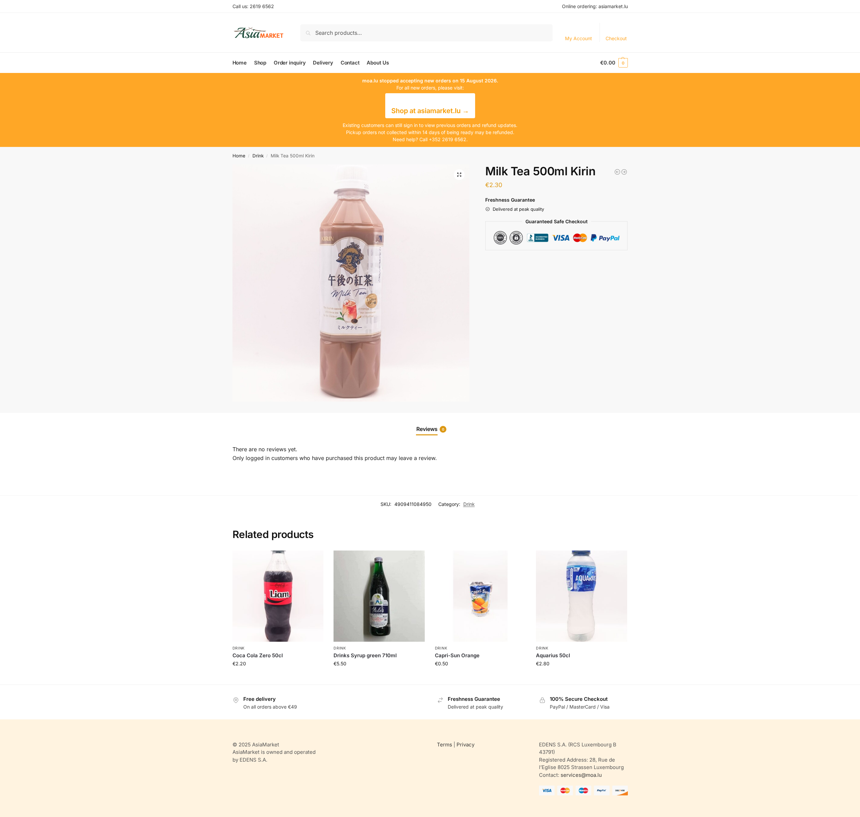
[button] (614, 63)
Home (238, 155)
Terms (444, 744)
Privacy (465, 744)
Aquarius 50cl (553, 655)
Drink (258, 155)
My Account (578, 38)
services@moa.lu (581, 775)
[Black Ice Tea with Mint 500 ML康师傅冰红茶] (624, 172)
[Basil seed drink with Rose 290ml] (617, 172)
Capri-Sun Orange (457, 655)
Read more (277, 678)
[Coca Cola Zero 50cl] (278, 596)
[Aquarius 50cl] (581, 596)
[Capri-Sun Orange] (480, 596)
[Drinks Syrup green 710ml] (379, 596)
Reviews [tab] (430, 429)
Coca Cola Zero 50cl (257, 655)
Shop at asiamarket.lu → (430, 111)
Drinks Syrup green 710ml (365, 655)
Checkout (616, 38)
